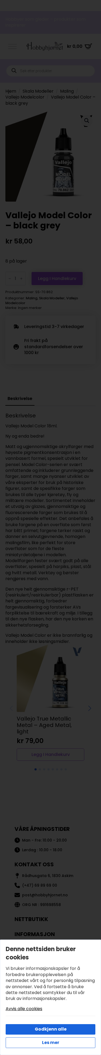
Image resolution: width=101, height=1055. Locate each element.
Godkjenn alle (51, 1029)
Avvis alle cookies (24, 1009)
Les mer (50, 1042)
